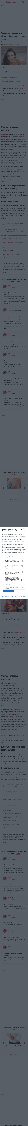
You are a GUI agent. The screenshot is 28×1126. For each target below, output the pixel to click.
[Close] (24, 529)
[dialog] (14, 563)
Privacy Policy (22, 596)
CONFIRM (8, 590)
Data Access (14, 596)
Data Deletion (5, 596)
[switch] (22, 561)
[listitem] (14, 557)
